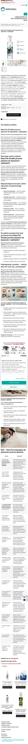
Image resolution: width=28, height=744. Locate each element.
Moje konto (4, 734)
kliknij (14, 661)
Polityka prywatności (6, 723)
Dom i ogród (14, 18)
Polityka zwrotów (5, 725)
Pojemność (4, 104)
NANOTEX (14, 24)
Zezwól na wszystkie (14, 382)
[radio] (3, 108)
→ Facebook (4, 666)
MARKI (25, 20)
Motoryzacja (22, 18)
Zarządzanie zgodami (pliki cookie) (9, 727)
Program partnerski (6, 737)
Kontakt (3, 731)
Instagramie (14, 658)
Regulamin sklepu (5, 722)
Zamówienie (4, 735)
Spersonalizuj (13, 387)
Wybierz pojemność (7, 687)
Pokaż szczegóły (20, 378)
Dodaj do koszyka (13, 115)
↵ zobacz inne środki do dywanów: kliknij (11, 663)
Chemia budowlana (21, 17)
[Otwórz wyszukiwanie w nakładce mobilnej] (14, 14)
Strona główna (4, 24)
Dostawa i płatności (6, 729)
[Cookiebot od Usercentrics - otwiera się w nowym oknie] (20, 356)
